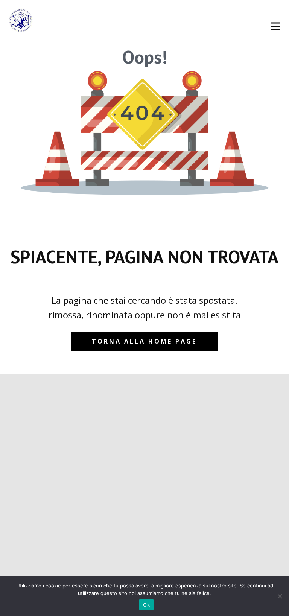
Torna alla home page (144, 341)
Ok (146, 605)
